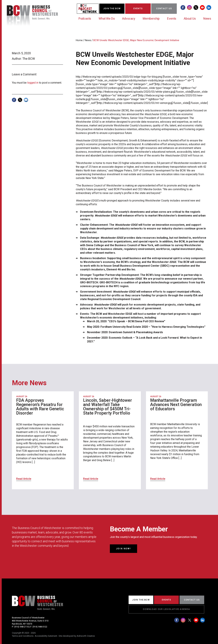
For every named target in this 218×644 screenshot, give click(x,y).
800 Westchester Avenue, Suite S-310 (30, 620)
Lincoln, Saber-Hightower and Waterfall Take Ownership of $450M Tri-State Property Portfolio (107, 407)
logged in (32, 82)
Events (171, 18)
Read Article (23, 478)
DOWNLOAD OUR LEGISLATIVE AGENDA (166, 609)
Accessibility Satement (46, 636)
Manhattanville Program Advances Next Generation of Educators (176, 404)
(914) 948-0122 (40, 626)
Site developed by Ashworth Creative (77, 636)
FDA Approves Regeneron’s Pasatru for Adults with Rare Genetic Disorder (40, 407)
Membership (151, 18)
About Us (190, 18)
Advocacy (128, 18)
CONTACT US (164, 8)
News (207, 18)
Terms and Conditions (22, 636)
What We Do (107, 18)
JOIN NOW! (123, 548)
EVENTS (138, 8)
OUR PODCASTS (89, 8)
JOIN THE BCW (112, 8)
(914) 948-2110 (21, 626)
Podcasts (85, 18)
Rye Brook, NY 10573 (22, 624)
